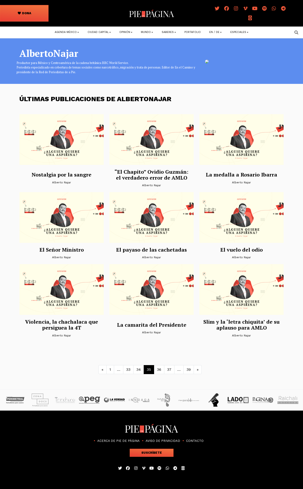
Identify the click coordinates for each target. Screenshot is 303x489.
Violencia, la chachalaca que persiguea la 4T (61, 324)
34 (138, 369)
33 (128, 369)
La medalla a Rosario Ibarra (241, 174)
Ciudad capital (98, 32)
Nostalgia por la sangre (61, 174)
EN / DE (214, 32)
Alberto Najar (61, 182)
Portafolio (192, 32)
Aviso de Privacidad (163, 441)
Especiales (238, 32)
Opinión (124, 32)
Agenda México (66, 32)
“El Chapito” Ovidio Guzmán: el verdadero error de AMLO (151, 174)
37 (169, 369)
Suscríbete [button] (151, 452)
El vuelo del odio (241, 249)
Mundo (146, 32)
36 (159, 369)
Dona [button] (26, 13)
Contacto (195, 441)
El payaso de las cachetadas (151, 249)
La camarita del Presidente (151, 324)
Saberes (168, 32)
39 (189, 369)
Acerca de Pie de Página (118, 441)
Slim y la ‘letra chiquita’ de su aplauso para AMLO (241, 324)
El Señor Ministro (62, 249)
